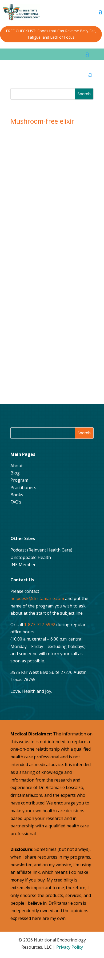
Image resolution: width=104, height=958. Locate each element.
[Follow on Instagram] (29, 519)
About (16, 466)
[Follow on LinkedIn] (56, 519)
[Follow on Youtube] (42, 519)
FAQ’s (15, 502)
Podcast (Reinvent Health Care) (41, 550)
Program (19, 480)
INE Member (23, 564)
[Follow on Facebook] (16, 519)
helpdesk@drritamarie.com (37, 598)
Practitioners (23, 487)
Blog (15, 473)
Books (16, 495)
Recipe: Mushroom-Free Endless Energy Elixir (48, 280)
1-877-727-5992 (39, 624)
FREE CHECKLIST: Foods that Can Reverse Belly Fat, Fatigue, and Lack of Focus (51, 34)
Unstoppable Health (30, 557)
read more (32, 342)
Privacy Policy (69, 947)
